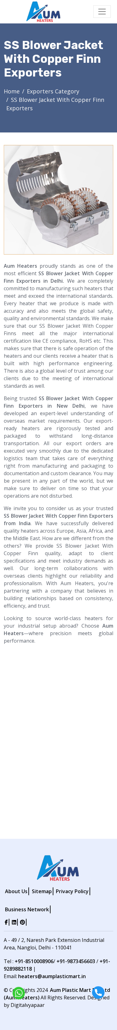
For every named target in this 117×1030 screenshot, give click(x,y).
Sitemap (42, 891)
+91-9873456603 (75, 961)
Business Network (27, 909)
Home (12, 91)
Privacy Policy (72, 891)
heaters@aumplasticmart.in (52, 976)
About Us (16, 891)
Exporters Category (53, 91)
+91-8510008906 (34, 961)
